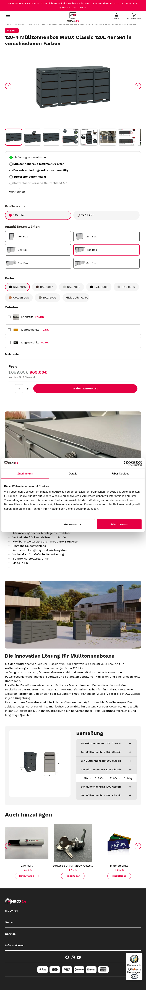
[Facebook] (67, 957)
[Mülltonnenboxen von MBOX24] (73, 17)
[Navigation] (8, 17)
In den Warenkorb (85, 388)
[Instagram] (73, 957)
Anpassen (70, 524)
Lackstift (32, 317)
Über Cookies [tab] (120, 473)
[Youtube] (79, 957)
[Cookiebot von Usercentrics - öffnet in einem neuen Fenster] (126, 463)
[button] (13, 137)
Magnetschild (35, 329)
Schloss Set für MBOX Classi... (73, 865)
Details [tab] (73, 473)
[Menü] (140, 955)
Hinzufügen (26, 875)
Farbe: (10, 278)
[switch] (134, 976)
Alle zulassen (119, 524)
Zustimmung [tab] (25, 473)
